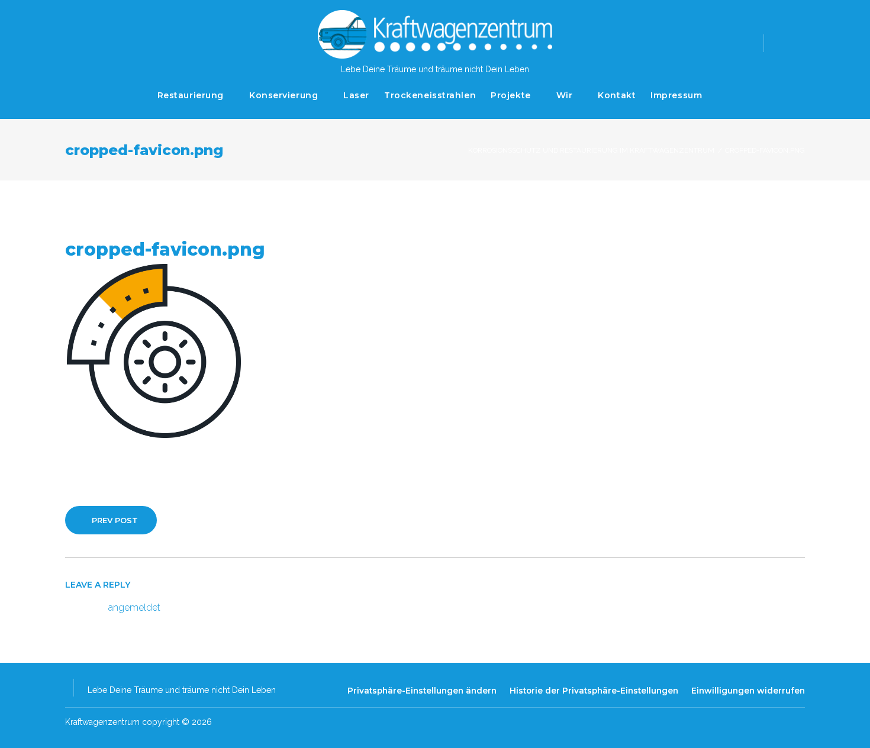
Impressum (676, 95)
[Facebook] (782, 42)
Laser (356, 95)
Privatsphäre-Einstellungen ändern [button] (422, 690)
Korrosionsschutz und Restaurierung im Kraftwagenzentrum (591, 150)
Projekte (510, 95)
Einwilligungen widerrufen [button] (748, 690)
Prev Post (115, 520)
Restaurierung (190, 95)
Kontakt (617, 95)
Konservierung (283, 95)
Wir (564, 95)
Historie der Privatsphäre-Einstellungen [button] (594, 690)
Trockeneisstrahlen (430, 95)
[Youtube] (801, 42)
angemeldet (134, 607)
